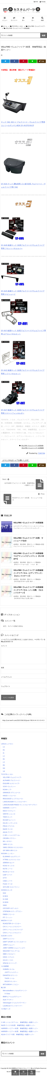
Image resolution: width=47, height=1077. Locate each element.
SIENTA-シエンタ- (9, 814)
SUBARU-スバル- (9, 969)
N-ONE (5, 899)
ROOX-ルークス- (9, 872)
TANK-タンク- (8, 817)
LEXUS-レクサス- (7, 744)
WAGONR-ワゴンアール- (11, 951)
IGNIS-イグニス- (8, 957)
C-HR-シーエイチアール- (11, 835)
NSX (4, 893)
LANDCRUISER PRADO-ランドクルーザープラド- (20, 805)
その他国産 (5, 966)
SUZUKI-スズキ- (7, 936)
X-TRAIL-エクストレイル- (11, 859)
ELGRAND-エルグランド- (11, 856)
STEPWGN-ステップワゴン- (12, 911)
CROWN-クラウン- (9, 838)
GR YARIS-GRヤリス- (10, 850)
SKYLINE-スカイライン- (11, 887)
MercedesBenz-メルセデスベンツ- (15, 990)
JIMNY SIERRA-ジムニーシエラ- (14, 948)
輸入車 (3, 987)
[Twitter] (5, 61)
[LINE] (32, 61)
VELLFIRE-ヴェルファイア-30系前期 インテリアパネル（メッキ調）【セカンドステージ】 (29, 590)
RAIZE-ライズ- (8, 829)
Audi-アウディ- (8, 1000)
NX (4, 768)
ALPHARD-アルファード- (11, 780)
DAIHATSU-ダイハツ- (10, 975)
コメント (4, 646)
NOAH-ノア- (7, 789)
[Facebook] (14, 61)
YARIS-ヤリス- (8, 844)
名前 (2, 667)
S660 (5, 905)
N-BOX (5, 896)
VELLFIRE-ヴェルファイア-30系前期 (17, 28)
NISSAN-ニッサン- (7, 853)
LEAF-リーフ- (7, 875)
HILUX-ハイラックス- (10, 823)
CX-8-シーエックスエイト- (12, 933)
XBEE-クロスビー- (9, 954)
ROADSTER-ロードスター (12, 923)
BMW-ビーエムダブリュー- (12, 996)
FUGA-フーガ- (8, 884)
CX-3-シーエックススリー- (12, 926)
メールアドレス (6, 677)
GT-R (4, 878)
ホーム (5, 26)
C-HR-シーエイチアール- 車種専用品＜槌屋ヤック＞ (19, 1022)
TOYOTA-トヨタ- (17, 26)
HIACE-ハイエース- (9, 795)
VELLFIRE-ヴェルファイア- (36, 26)
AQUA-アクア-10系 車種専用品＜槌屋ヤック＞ (17, 1034)
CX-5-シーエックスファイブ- (13, 929)
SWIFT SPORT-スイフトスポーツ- (15, 942)
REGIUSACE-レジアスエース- (13, 799)
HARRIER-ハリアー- (10, 808)
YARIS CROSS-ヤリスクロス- (13, 847)
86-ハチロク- (7, 841)
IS (3, 753)
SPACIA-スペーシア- (10, 963)
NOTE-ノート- (8, 869)
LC (4, 756)
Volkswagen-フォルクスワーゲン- (14, 1003)
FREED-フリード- (9, 914)
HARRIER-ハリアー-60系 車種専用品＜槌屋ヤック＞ (19, 1028)
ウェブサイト (5, 686)
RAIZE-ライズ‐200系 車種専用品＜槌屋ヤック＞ (18, 1025)
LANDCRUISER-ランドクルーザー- (15, 802)
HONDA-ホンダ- (7, 890)
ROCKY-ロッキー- (11, 981)
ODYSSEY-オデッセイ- (11, 908)
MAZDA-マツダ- (6, 920)
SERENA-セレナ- (9, 862)
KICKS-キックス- (9, 866)
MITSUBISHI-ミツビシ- (11, 984)
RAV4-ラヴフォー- (9, 811)
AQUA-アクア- (8, 832)
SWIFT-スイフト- (9, 939)
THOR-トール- (10, 978)
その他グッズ (5, 1009)
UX (4, 771)
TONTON (41, 453)
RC (4, 759)
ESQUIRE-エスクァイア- (11, 783)
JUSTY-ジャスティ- (11, 972)
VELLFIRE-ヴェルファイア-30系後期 (33, 448)
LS (4, 747)
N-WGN (5, 902)
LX (4, 762)
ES (4, 750)
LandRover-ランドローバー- (13, 1006)
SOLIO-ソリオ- (8, 960)
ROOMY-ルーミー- (9, 820)
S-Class (7, 993)
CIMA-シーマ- (8, 881)
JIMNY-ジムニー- (9, 945)
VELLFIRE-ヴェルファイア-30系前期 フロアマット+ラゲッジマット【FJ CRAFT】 (29, 556)
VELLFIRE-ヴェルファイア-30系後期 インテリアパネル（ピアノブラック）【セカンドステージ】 (29, 573)
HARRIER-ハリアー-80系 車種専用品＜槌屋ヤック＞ (19, 1031)
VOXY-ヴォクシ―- (9, 786)
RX (4, 765)
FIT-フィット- (7, 917)
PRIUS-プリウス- (9, 826)
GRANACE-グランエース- (12, 792)
